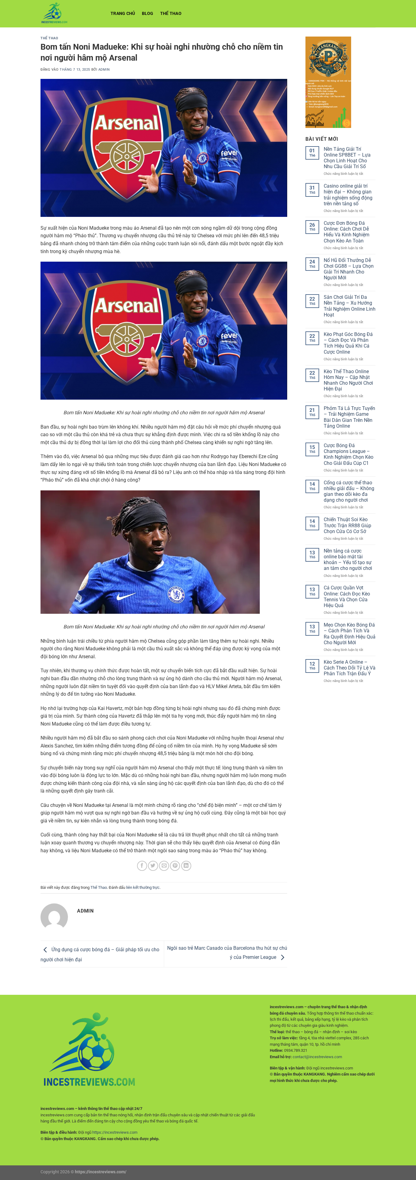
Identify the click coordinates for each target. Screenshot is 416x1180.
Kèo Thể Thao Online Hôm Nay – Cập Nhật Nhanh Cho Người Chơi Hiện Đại (348, 380)
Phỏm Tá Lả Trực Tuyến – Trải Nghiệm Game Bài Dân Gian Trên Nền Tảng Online (349, 417)
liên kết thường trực (143, 887)
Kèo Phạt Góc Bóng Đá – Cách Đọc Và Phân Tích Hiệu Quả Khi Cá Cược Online (348, 343)
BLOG (147, 13)
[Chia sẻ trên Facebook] (142, 866)
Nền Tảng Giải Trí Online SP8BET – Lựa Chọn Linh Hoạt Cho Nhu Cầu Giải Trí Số (347, 158)
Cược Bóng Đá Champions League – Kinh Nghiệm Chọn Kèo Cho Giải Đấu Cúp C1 (348, 454)
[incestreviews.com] (71, 13)
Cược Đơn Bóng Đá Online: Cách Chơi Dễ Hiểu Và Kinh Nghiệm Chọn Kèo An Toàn (346, 232)
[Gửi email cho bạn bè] (164, 866)
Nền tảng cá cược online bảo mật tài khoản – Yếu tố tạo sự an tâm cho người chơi (348, 559)
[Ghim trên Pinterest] (175, 866)
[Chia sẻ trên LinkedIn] (186, 866)
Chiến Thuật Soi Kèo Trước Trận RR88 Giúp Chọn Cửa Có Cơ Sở (347, 525)
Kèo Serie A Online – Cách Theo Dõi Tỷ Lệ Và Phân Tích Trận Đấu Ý (349, 668)
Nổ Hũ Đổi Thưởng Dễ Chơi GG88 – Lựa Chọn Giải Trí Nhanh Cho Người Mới (349, 269)
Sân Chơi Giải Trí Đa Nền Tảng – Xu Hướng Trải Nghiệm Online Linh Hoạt (349, 306)
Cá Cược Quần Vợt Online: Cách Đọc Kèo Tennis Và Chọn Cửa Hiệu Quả (347, 596)
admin (104, 70)
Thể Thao (171, 13)
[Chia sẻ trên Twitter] (153, 866)
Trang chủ (123, 13)
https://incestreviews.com (114, 1132)
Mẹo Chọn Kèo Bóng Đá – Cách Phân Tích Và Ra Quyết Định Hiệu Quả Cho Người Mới (349, 633)
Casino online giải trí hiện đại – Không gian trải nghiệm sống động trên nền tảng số (348, 195)
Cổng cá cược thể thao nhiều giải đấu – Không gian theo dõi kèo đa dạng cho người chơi (349, 491)
